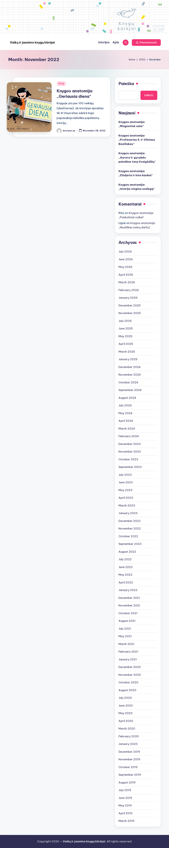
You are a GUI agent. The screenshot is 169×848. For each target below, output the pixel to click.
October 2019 (127, 767)
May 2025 (125, 336)
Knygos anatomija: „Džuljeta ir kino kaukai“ (135, 173)
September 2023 (130, 467)
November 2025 (129, 313)
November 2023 (129, 451)
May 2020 (125, 713)
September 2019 (129, 775)
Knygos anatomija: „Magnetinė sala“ (131, 124)
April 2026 (125, 274)
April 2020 (125, 721)
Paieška (126, 83)
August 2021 (126, 621)
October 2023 (128, 459)
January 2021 (127, 659)
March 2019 (126, 821)
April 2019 (125, 813)
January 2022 (127, 590)
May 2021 (125, 636)
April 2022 (125, 582)
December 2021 (129, 598)
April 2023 (125, 498)
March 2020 (126, 728)
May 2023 (125, 490)
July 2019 (124, 790)
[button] (146, 42)
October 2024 (128, 382)
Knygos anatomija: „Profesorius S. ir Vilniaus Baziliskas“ (136, 140)
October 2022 (128, 536)
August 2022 (127, 551)
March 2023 (126, 505)
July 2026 (125, 251)
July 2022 (125, 559)
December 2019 (129, 752)
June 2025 (125, 328)
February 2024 (128, 436)
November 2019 (129, 759)
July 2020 (125, 698)
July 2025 (125, 321)
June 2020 (125, 705)
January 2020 (128, 744)
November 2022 (129, 528)
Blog (61, 83)
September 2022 (130, 544)
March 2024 (126, 428)
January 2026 (127, 297)
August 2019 (126, 782)
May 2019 (125, 805)
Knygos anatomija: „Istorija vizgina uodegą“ (136, 187)
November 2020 (129, 675)
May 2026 (125, 267)
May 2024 (125, 413)
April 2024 (125, 421)
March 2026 (126, 282)
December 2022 (129, 521)
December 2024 (129, 367)
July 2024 (125, 405)
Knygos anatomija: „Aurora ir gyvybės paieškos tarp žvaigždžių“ (137, 157)
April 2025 (125, 344)
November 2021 (129, 605)
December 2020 (129, 667)
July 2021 (124, 628)
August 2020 (127, 690)
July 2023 (125, 475)
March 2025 (126, 351)
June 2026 (125, 259)
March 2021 (126, 644)
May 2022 (125, 574)
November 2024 (129, 374)
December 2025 (129, 305)
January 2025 (127, 359)
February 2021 (128, 651)
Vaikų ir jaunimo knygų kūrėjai (32, 42)
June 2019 (125, 798)
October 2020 (128, 682)
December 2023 (129, 444)
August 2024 (127, 398)
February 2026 (128, 290)
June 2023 (125, 482)
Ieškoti (148, 95)
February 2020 (128, 736)
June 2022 (125, 567)
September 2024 (130, 390)
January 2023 (127, 513)
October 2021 (127, 613)
